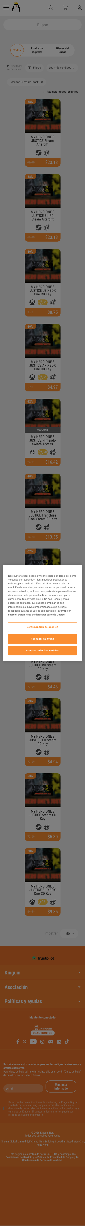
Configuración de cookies (42, 626)
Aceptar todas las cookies (42, 650)
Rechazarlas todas (42, 638)
